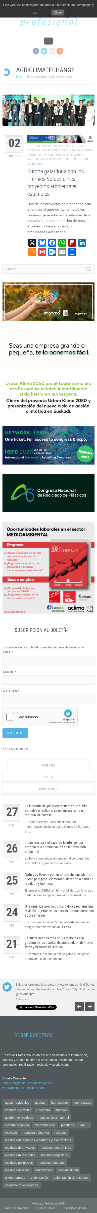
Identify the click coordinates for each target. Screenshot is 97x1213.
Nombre (10, 672)
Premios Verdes (54, 159)
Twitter (44, 51)
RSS (59, 51)
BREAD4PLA (53, 150)
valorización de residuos (71, 1177)
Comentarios (48, 789)
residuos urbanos (17, 1170)
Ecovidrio (43, 1110)
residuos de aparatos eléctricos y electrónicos (38, 1140)
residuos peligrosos (19, 1162)
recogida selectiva (36, 1132)
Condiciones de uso (75, 1207)
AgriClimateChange (75, 146)
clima (65, 150)
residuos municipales (20, 1155)
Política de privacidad (16, 1207)
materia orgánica (17, 1125)
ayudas (40, 1102)
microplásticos (45, 1125)
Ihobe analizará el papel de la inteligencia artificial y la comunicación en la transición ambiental (55, 847)
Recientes (48, 765)
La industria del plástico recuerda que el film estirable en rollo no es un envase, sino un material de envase (56, 810)
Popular (48, 777)
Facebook (36, 51)
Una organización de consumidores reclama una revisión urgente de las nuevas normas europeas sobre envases (59, 911)
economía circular (18, 1110)
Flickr (51, 51)
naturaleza (35, 159)
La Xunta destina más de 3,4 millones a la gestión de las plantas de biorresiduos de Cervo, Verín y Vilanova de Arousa (59, 942)
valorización (39, 1177)
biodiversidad (36, 150)
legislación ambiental (54, 1117)
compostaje (82, 1102)
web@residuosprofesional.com (23, 1088)
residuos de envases (20, 1147)
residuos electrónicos (56, 1147)
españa (32, 155)
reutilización (43, 1170)
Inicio (19, 76)
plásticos (67, 1125)
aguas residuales (17, 1102)
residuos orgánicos (54, 1155)
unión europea (15, 1177)
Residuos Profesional (47, 146)
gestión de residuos (19, 1117)
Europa (42, 155)
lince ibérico (56, 155)
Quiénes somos (45, 1207)
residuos (71, 159)
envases (61, 1110)
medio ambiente (76, 155)
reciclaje (11, 1132)
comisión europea (82, 150)
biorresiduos (60, 1102)
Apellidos (11, 691)
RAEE (84, 1125)
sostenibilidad (68, 1170)
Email (8, 652)
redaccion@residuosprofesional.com (27, 1083)
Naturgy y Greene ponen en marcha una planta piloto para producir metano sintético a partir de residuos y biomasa (59, 879)
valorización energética (21, 1185)
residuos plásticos (52, 1162)
